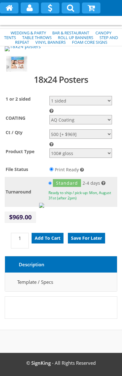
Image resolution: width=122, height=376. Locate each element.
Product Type (20, 151)
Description (31, 264)
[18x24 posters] (23, 49)
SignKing (41, 363)
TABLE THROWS (37, 37)
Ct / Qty (14, 132)
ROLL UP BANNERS (75, 37)
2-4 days (78, 183)
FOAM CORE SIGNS (89, 42)
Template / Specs (35, 282)
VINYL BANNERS (50, 42)
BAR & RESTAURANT (70, 33)
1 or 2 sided (18, 99)
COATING (15, 118)
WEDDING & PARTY (28, 33)
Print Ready (66, 170)
